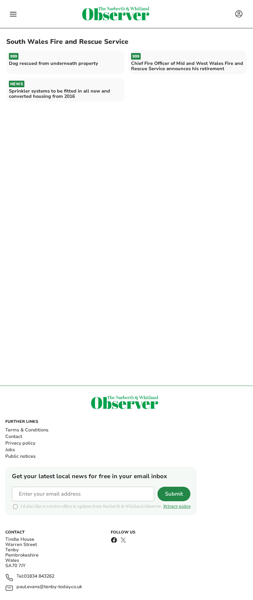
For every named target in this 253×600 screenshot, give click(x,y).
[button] (13, 14)
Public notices (20, 456)
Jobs (10, 450)
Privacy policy (20, 443)
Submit (174, 494)
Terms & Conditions (26, 430)
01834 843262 (39, 576)
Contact (13, 436)
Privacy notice (176, 506)
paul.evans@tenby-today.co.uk (49, 587)
